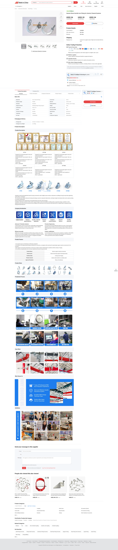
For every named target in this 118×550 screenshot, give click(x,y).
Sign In (68, 85)
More (16, 515)
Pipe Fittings (30, 8)
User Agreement (66, 545)
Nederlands (61, 542)
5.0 (88, 93)
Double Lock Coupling (45, 525)
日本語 (72, 542)
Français (43, 542)
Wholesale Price (60, 541)
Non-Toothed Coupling (34, 525)
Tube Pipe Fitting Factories (55, 531)
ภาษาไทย (79, 542)
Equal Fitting (86, 531)
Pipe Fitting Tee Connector (76, 531)
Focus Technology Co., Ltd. (50, 545)
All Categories (19, 6)
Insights (90, 541)
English (30, 542)
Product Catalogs (32, 506)
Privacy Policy (77, 545)
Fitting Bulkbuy (25, 534)
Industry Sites (67, 541)
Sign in (102, 3)
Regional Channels (73, 541)
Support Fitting (66, 531)
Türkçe (83, 542)
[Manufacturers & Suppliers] (21, 2)
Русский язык (48, 542)
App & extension (88, 6)
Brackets (38, 512)
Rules (102, 6)
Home (16, 8)
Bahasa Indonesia (93, 542)
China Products (35, 541)
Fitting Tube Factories (31, 531)
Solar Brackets (62, 510)
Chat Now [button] (95, 23)
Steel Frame (61, 508)
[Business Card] (101, 96)
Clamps (60, 512)
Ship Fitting (18, 534)
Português (38, 542)
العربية (66, 542)
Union (26, 525)
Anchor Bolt (17, 510)
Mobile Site (85, 541)
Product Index (80, 541)
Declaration (72, 545)
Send (24, 468)
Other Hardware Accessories (86, 512)
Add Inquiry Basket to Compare (39, 51)
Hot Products (29, 541)
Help (81, 6)
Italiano (53, 542)
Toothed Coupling (55, 525)
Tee (22, 525)
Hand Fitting (93, 531)
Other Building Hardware (19, 512)
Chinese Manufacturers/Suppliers (44, 541)
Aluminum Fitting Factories (42, 531)
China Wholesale (54, 541)
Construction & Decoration (22, 8)
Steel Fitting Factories (20, 531)
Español (34, 542)
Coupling (35, 8)
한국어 (69, 542)
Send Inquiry (75, 23)
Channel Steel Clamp (41, 510)
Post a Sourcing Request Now (49, 468)
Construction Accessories (19, 508)
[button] (77, 93)
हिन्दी (75, 542)
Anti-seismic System (85, 508)
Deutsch (56, 542)
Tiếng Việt (87, 542)
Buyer (75, 6)
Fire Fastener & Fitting (85, 510)
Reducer (17, 525)
